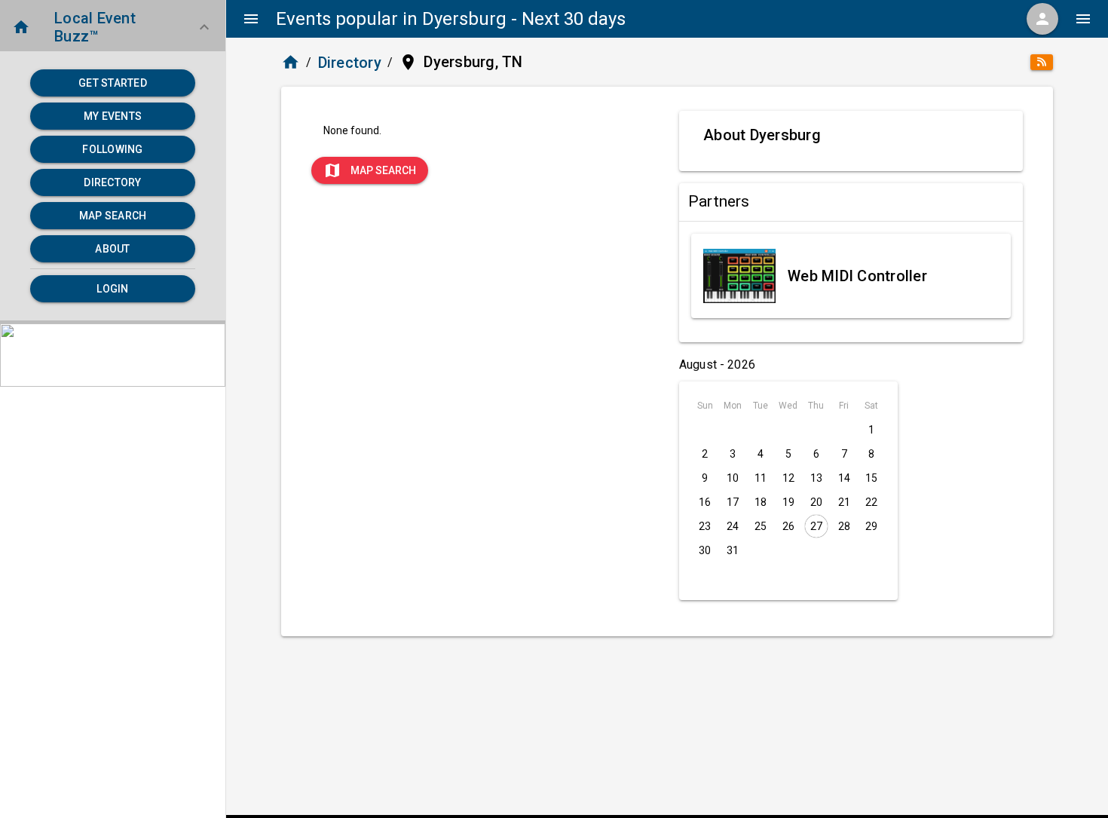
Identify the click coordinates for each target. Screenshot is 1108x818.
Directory (349, 63)
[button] (112, 27)
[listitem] (851, 276)
